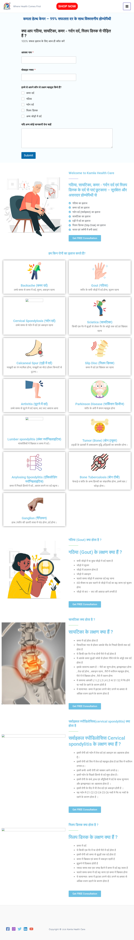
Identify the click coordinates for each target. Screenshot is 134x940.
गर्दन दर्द (30, 104)
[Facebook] (8, 929)
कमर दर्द (30, 93)
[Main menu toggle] (127, 6)
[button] (67, 6)
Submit (28, 155)
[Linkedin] (25, 929)
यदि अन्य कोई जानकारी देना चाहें (36, 124)
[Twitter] (20, 929)
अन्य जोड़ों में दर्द (34, 116)
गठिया (29, 98)
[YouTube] (31, 929)
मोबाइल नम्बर (28, 69)
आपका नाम (27, 52)
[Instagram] (14, 929)
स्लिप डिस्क (32, 110)
